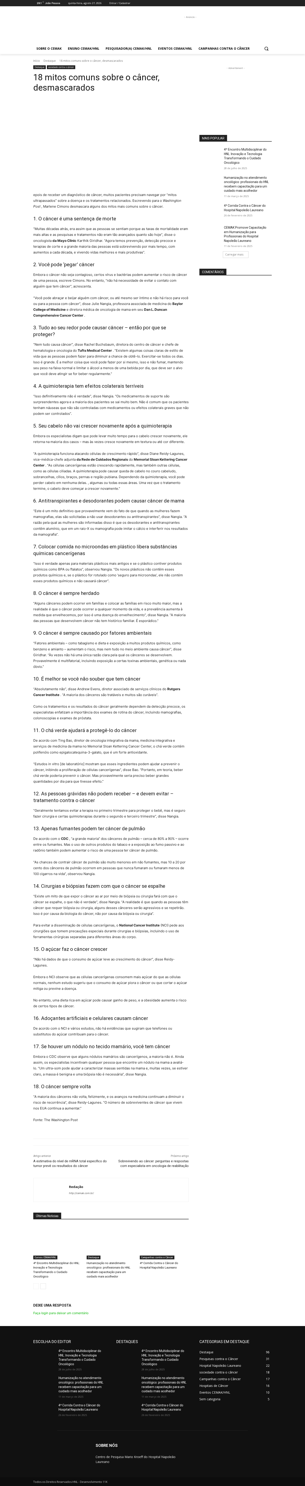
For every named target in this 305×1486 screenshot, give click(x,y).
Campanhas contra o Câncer (157, 1257)
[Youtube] (269, 3)
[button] (266, 48)
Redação (76, 1186)
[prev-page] (36, 1286)
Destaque (50, 61)
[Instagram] (262, 3)
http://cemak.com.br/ (81, 1193)
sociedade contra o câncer (61, 67)
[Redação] (51, 1190)
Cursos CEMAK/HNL (45, 1257)
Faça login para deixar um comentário (60, 1313)
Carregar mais (234, 254)
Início (36, 61)
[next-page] (43, 1286)
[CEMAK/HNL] (69, 27)
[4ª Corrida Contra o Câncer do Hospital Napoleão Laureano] (164, 1242)
